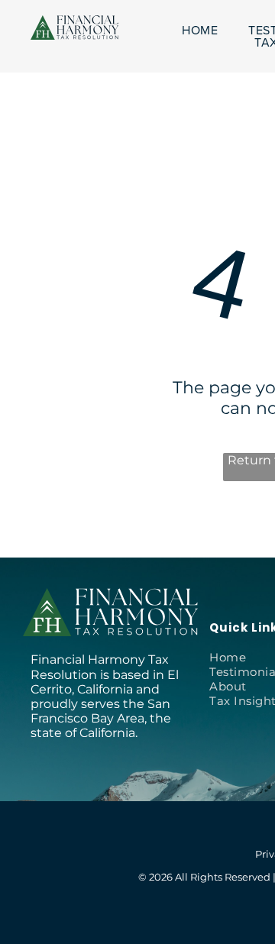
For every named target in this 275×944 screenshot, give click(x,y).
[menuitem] (200, 30)
